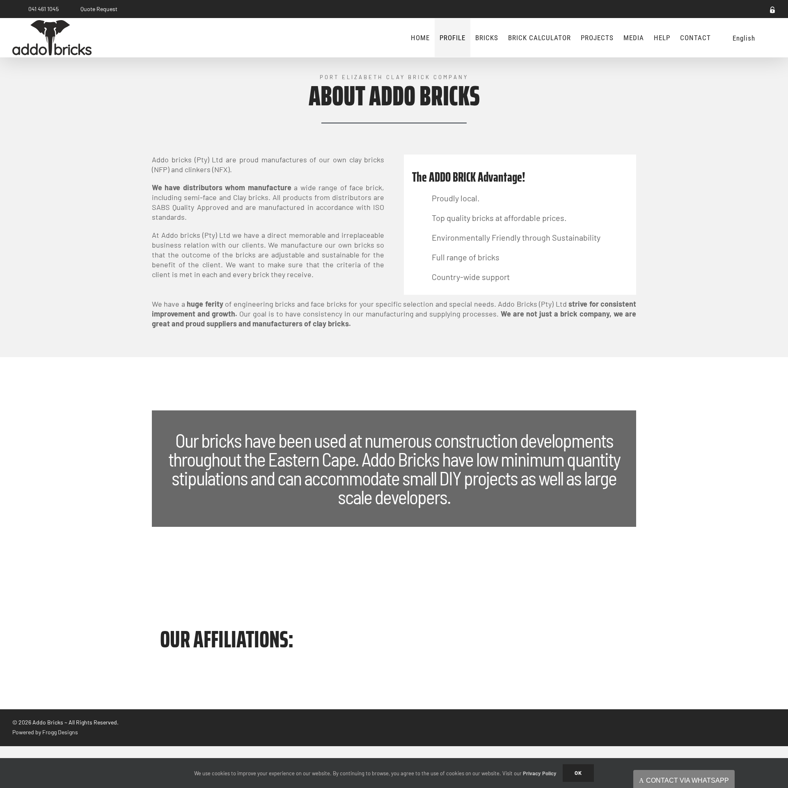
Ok (578, 773)
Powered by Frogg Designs (45, 732)
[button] (768, 37)
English (744, 38)
